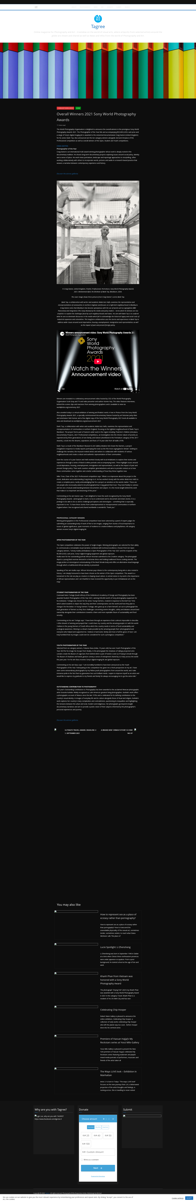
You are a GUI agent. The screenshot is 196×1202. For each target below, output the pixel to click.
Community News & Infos (65, 108)
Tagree (98, 26)
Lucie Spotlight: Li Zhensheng (115, 947)
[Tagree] (36, 7)
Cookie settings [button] (178, 1198)
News (95, 7)
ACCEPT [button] (189, 1198)
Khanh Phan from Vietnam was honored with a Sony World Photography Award (116, 980)
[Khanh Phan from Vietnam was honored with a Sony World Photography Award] (76, 974)
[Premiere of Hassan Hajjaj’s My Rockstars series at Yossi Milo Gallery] (76, 1036)
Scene (78, 108)
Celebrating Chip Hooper (113, 1009)
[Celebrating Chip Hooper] (76, 1007)
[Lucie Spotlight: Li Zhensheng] (76, 944)
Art (102, 7)
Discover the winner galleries (67, 173)
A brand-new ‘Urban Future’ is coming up (117, 731)
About (74, 7)
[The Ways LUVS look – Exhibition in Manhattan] (76, 1069)
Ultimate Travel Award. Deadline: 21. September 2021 (80, 731)
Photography (85, 7)
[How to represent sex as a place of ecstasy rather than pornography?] (76, 912)
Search (127, 7)
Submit (118, 7)
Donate (110, 7)
